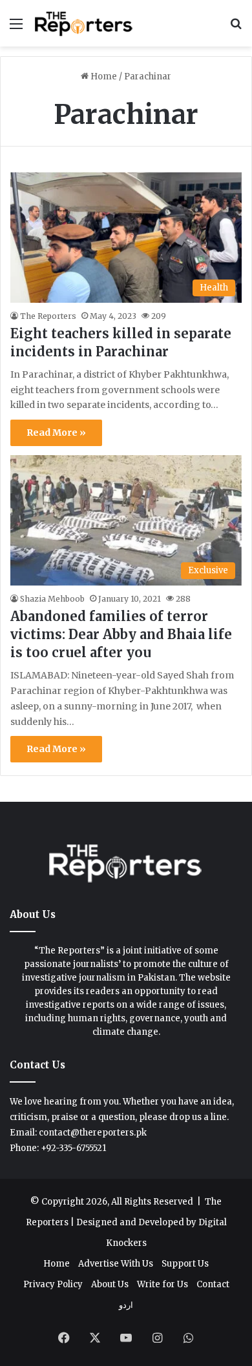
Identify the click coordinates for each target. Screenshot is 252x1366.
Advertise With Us (115, 1263)
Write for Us (162, 1284)
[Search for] (235, 28)
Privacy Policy (53, 1284)
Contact (212, 1284)
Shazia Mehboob (52, 599)
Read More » (56, 432)
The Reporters (48, 316)
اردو (126, 1305)
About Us (110, 1284)
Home (103, 76)
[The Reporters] (84, 23)
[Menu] (16, 28)
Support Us (185, 1263)
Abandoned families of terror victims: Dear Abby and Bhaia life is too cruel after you (121, 634)
